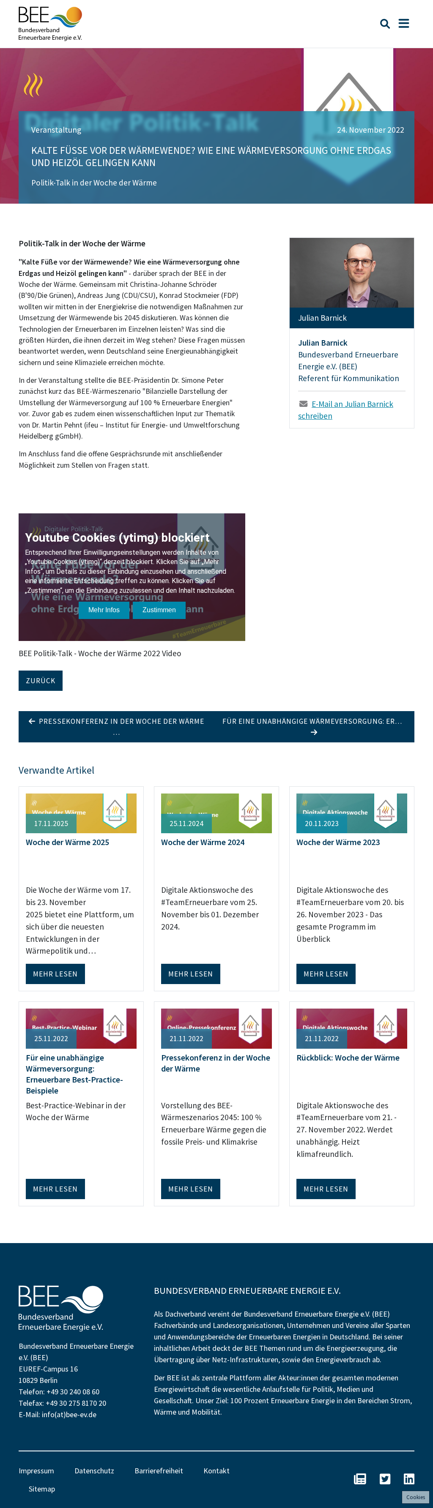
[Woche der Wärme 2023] (351, 812)
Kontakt (216, 1470)
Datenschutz (94, 1470)
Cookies (415, 1497)
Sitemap (42, 1489)
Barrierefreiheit (158, 1470)
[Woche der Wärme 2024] (216, 812)
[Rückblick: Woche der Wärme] (351, 1028)
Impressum (36, 1470)
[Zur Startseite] (50, 24)
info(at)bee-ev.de (69, 1414)
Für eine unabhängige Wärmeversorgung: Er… (314, 721)
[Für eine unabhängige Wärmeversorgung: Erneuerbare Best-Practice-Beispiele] (81, 1028)
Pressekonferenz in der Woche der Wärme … (120, 727)
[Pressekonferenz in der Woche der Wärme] (216, 1028)
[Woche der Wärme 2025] (81, 812)
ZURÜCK (40, 680)
